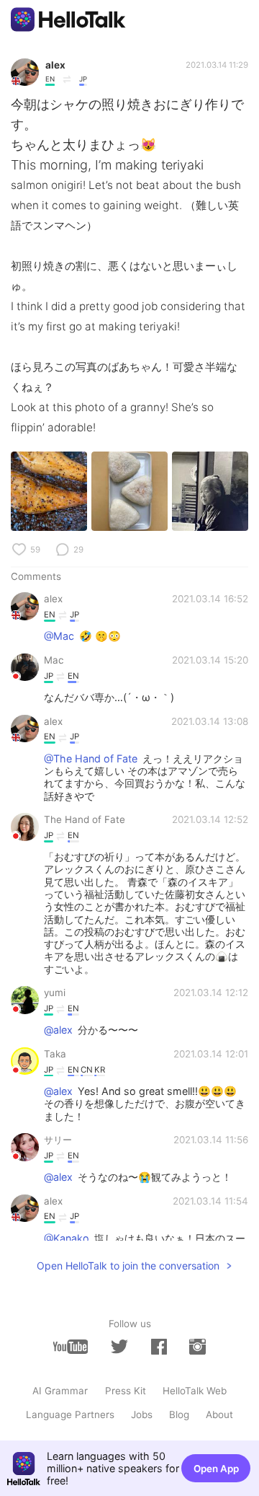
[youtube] (70, 1346)
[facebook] (159, 1346)
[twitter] (119, 1346)
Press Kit (125, 1390)
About (219, 1414)
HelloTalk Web (195, 1390)
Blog (179, 1414)
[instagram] (197, 1346)
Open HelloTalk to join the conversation (128, 1265)
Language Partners (70, 1414)
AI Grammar (60, 1390)
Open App (216, 1468)
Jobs (142, 1414)
